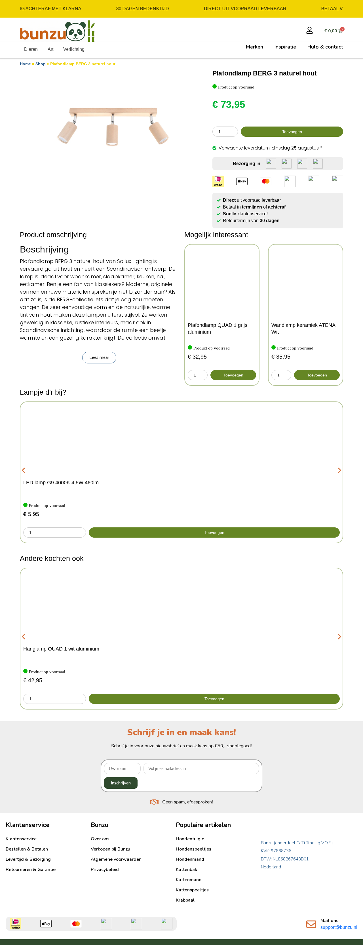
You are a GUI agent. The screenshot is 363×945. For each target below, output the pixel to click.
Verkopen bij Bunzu (110, 849)
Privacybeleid (105, 869)
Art (50, 49)
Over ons (100, 839)
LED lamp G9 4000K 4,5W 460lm (61, 482)
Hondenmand (190, 859)
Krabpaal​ (185, 900)
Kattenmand (189, 880)
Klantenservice (21, 839)
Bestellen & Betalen (27, 849)
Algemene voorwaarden (116, 859)
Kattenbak (186, 869)
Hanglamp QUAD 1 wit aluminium (61, 649)
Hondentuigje (190, 839)
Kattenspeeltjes (192, 890)
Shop (40, 64)
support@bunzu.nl (338, 927)
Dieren (31, 49)
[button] (99, 357)
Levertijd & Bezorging (28, 859)
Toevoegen (292, 131)
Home (25, 64)
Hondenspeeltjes (193, 849)
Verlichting (74, 49)
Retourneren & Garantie (31, 869)
